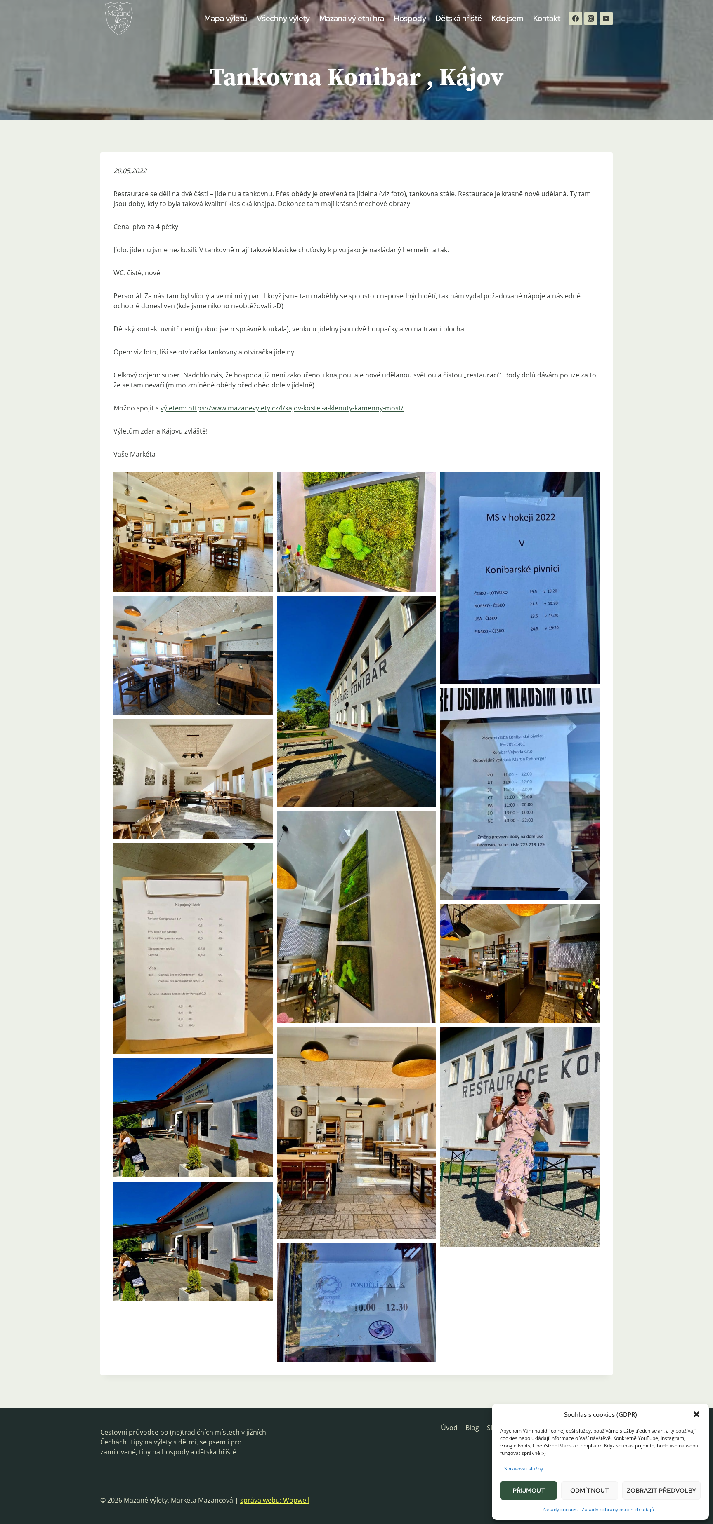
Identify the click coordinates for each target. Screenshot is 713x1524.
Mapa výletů (225, 18)
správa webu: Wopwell (274, 1500)
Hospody (410, 18)
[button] (696, 1414)
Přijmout (528, 1490)
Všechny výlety (283, 18)
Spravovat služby (523, 1468)
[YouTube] (606, 18)
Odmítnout (589, 1490)
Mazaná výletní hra (351, 18)
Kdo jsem (507, 18)
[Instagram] (590, 18)
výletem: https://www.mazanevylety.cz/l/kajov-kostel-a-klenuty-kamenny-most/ (282, 408)
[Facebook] (575, 18)
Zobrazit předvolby (661, 1490)
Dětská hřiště (458, 18)
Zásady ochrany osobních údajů (618, 1509)
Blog (472, 1427)
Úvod (449, 1427)
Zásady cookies (560, 1509)
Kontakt (546, 18)
